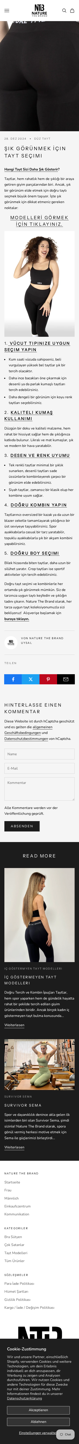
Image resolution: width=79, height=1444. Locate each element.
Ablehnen (38, 1421)
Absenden (22, 826)
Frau (7, 1190)
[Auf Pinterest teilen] (48, 679)
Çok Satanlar (14, 1244)
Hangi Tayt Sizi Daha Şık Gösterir (31, 169)
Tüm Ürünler (14, 1261)
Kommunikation (16, 1214)
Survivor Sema (23, 1105)
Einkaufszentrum (17, 1206)
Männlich (11, 1198)
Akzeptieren (38, 1410)
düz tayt (42, 138)
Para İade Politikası (19, 1283)
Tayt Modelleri (15, 1253)
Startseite (12, 1182)
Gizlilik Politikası (17, 1299)
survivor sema (18, 1096)
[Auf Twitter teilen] (30, 679)
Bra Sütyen (13, 1237)
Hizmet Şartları (16, 1291)
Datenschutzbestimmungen (26, 738)
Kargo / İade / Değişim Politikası (29, 1307)
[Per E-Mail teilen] (66, 679)
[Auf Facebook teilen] (13, 679)
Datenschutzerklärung (24, 1398)
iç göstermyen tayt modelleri (33, 968)
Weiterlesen (14, 1025)
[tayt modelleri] (39, 284)
